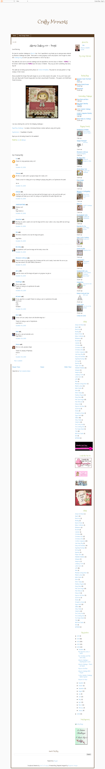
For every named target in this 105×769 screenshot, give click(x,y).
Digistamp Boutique (80, 359)
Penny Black (78, 397)
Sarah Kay (77, 408)
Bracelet (77, 341)
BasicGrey (77, 329)
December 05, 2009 (21, 167)
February (81, 708)
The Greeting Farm (79, 427)
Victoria (18, 344)
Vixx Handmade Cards (82, 215)
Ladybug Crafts (79, 375)
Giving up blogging (81, 153)
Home (14, 35)
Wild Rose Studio (79, 433)
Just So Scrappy (44, 765)
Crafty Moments (53, 21)
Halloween (77, 370)
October (81, 686)
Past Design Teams (24, 35)
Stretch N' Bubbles (43, 70)
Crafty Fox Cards (81, 316)
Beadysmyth (80, 89)
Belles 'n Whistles (79, 336)
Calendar (77, 343)
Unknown (18, 173)
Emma (17, 331)
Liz (16, 158)
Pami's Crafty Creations (83, 237)
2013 (78, 636)
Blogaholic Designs (73, 765)
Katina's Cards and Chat (83, 293)
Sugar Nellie (78, 415)
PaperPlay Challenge (17, 128)
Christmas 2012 (79, 350)
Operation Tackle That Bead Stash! (84, 79)
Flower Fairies (78, 365)
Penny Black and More (82, 99)
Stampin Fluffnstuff (82, 141)
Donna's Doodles (81, 249)
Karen (17, 315)
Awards (77, 327)
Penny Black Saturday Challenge (82, 104)
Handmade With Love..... (82, 271)
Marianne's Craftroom (21, 258)
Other (76, 390)
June (80, 697)
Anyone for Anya (82, 679)
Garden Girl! (86, 239)
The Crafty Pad (79, 424)
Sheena (77, 411)
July (80, 694)
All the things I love (82, 169)
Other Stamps (78, 393)
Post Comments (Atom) (24, 371)
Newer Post (16, 367)
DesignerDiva (80, 282)
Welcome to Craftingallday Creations (83, 192)
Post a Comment (18, 361)
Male (76, 381)
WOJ (76, 436)
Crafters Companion (80, 352)
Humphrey (77, 372)
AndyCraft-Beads (79, 325)
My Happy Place (81, 158)
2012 (78, 639)
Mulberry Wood (79, 386)
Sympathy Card (86, 250)
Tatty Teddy (78, 420)
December (81, 649)
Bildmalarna (78, 338)
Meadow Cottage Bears (81, 384)
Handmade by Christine (83, 130)
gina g (17, 271)
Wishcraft (79, 204)
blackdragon (19, 282)
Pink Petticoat (78, 402)
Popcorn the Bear (79, 406)
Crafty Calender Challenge (83, 109)
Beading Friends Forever (83, 84)
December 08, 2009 (21, 338)
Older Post (67, 367)
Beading (77, 332)
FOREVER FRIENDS (79, 368)
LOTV (76, 379)
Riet (17, 232)
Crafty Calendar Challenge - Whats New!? (87, 274)
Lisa (19, 140)
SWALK (77, 418)
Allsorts (33, 53)
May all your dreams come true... (86, 196)
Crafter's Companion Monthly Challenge (84, 114)
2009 (78, 647)
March (80, 705)
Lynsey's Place (80, 260)
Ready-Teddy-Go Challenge (84, 119)
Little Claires (78, 377)
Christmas (77, 345)
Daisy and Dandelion (80, 356)
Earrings (77, 361)
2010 (78, 644)
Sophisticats (15, 132)
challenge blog (18, 57)
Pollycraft (77, 404)
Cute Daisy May (79, 354)
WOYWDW (77, 438)
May (80, 699)
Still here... (85, 142)
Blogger (56, 761)
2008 (78, 714)
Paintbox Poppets (79, 395)
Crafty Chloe (80, 304)
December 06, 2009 (21, 290)
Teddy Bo (77, 422)
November (81, 683)
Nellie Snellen (78, 388)
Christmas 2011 (79, 347)
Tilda (76, 431)
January (81, 710)
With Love (85, 295)
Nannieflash (19, 219)
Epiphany (77, 363)
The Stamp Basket (79, 429)
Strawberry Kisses (79, 413)
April (80, 702)
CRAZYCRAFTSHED (20, 204)
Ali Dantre (18, 296)
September (81, 688)
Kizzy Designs (80, 180)
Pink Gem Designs (79, 399)
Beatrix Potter (78, 334)
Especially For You (81, 226)
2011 (78, 641)
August (81, 691)
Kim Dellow (18, 247)
